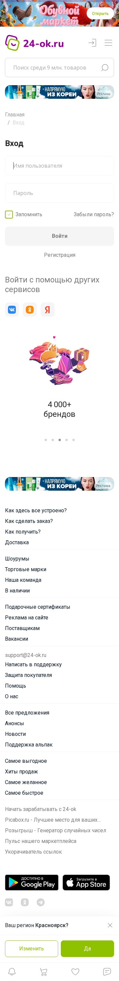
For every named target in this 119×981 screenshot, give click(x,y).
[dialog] (59, 490)
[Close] (104, 58)
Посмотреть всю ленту (70, 918)
